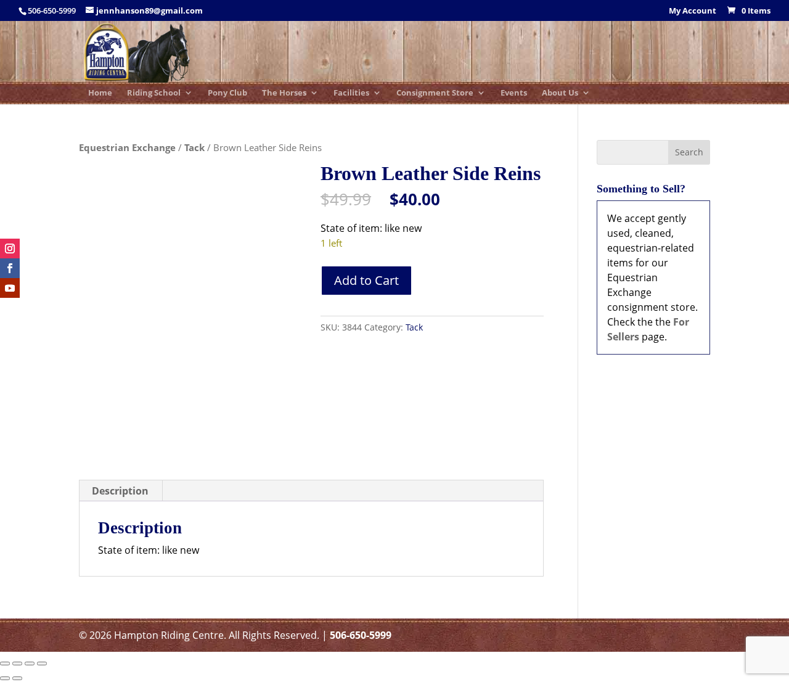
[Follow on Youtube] (10, 288)
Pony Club (227, 93)
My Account (692, 11)
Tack (194, 147)
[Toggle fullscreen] (17, 663)
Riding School (154, 93)
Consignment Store (434, 93)
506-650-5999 (360, 635)
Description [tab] (120, 491)
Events (514, 93)
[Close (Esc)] (42, 663)
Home (100, 93)
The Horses (284, 93)
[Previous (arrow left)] (5, 678)
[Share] (30, 663)
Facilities (351, 93)
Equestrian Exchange (127, 147)
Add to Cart (366, 280)
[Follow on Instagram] (10, 248)
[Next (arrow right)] (17, 678)
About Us (560, 93)
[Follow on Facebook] (10, 268)
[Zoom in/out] (5, 663)
